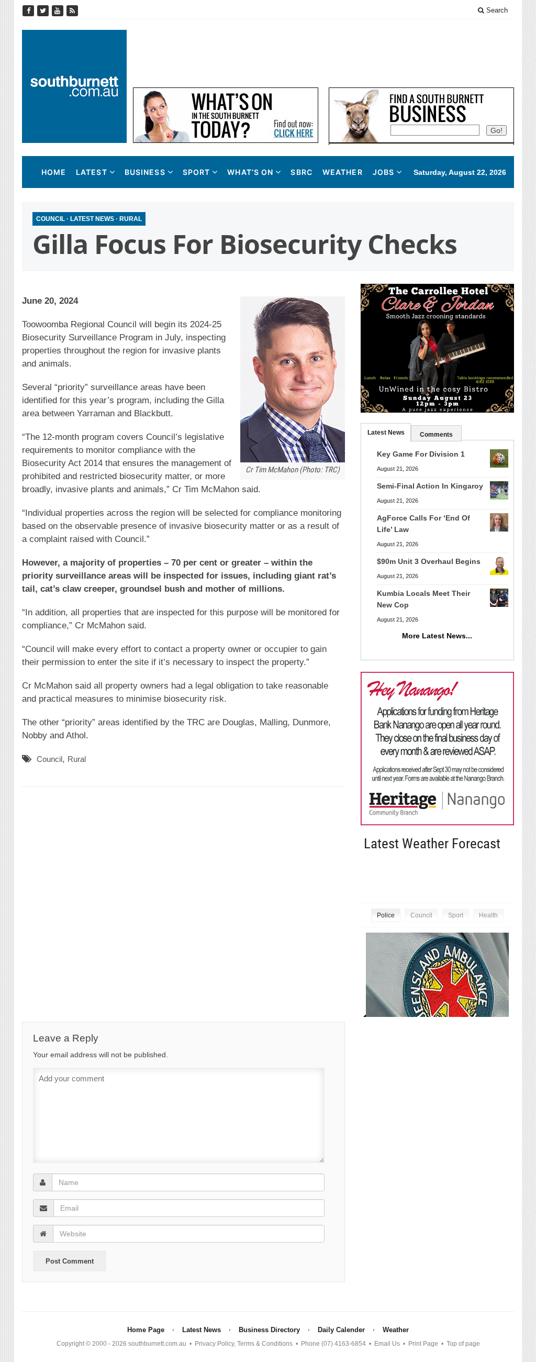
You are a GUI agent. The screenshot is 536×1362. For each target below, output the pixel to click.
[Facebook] (29, 11)
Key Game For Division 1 (421, 454)
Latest (91, 172)
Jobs (383, 172)
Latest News (92, 219)
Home (53, 172)
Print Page (423, 1343)
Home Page (145, 1330)
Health (488, 915)
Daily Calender (341, 1330)
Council (50, 219)
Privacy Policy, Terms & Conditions (244, 1343)
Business (145, 172)
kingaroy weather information (509, 875)
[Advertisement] (323, 53)
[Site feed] (72, 11)
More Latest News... (437, 636)
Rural (130, 219)
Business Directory (269, 1330)
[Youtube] (58, 11)
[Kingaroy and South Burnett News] (74, 86)
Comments (436, 434)
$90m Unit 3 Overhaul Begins (429, 561)
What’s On (250, 172)
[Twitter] (44, 11)
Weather (342, 172)
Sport (196, 172)
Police (386, 915)
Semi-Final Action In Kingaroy (430, 486)
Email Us (387, 1343)
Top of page (463, 1343)
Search (496, 10)
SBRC (301, 172)
